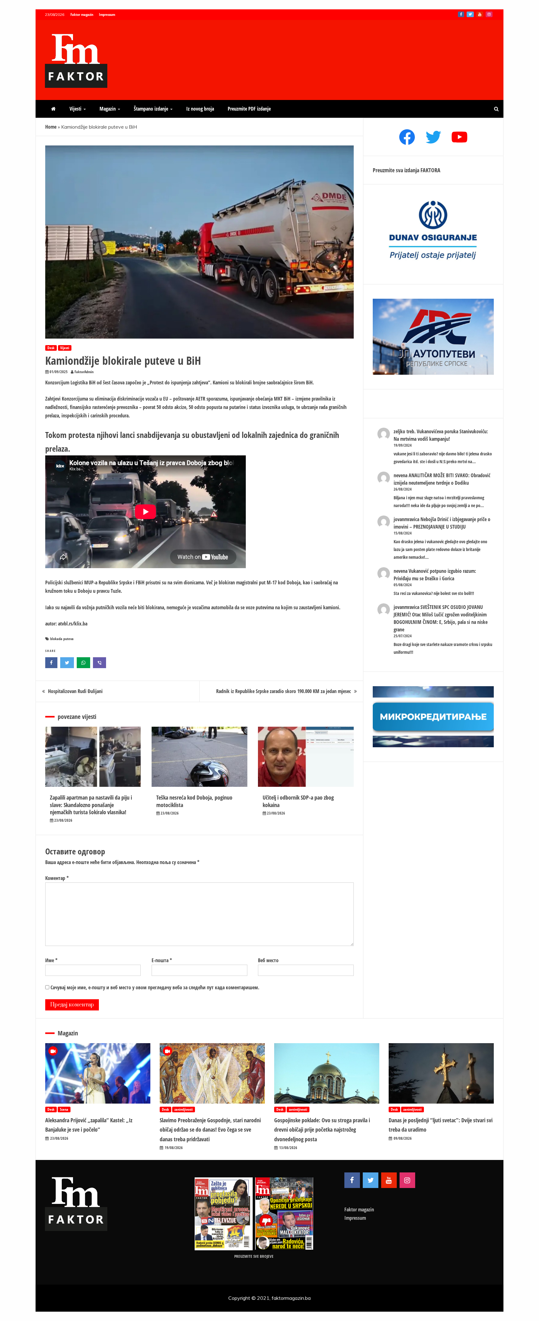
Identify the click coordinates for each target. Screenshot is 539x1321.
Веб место (268, 960)
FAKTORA (430, 170)
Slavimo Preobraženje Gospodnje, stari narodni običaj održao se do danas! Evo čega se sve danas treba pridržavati (210, 1129)
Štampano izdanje (151, 108)
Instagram (489, 14)
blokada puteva (62, 638)
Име (51, 960)
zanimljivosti (183, 1109)
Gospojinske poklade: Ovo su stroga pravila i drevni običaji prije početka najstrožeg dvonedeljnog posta (322, 1129)
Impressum (107, 14)
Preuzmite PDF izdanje (249, 108)
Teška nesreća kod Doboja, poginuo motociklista (194, 801)
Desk (51, 347)
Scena (64, 1109)
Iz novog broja (200, 108)
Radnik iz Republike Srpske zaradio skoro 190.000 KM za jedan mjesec (283, 691)
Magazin (108, 108)
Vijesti (75, 108)
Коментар (57, 878)
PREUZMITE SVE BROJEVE (254, 1256)
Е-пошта (162, 960)
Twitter (470, 14)
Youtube (479, 14)
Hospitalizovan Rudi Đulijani (75, 691)
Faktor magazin (81, 14)
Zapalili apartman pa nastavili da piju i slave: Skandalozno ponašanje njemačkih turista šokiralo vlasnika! (91, 805)
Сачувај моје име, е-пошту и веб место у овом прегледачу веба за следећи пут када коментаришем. (155, 987)
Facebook (461, 14)
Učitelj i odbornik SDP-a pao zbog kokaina (298, 801)
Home (50, 126)
